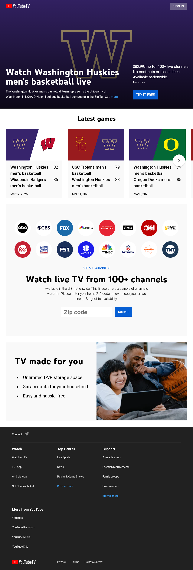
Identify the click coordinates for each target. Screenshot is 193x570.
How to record (111, 486)
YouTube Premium (23, 527)
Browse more (65, 486)
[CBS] (43, 228)
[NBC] (85, 228)
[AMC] (128, 228)
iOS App (17, 466)
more (114, 97)
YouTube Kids (20, 546)
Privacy (61, 561)
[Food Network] (22, 250)
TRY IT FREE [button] (145, 95)
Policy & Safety (94, 561)
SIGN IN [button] (178, 6)
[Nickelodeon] (149, 250)
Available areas (112, 457)
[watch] (34, 145)
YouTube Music (21, 537)
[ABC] (22, 228)
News (60, 466)
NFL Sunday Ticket (23, 486)
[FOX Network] (64, 228)
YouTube (17, 517)
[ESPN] (107, 228)
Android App (19, 476)
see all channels (96, 268)
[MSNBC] (107, 250)
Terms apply (139, 82)
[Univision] (85, 250)
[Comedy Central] (170, 228)
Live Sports (63, 457)
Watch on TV (19, 457)
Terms (75, 561)
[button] (179, 160)
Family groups (111, 476)
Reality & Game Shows (70, 476)
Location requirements (116, 466)
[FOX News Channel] (43, 250)
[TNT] (170, 250)
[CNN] (149, 228)
